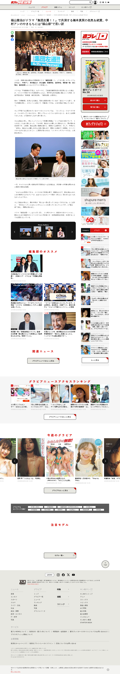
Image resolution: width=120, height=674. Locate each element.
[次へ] (72, 231)
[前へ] (14, 231)
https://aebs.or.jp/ (33, 584)
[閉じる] (108, 670)
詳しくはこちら (15, 671)
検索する (90, 2)
